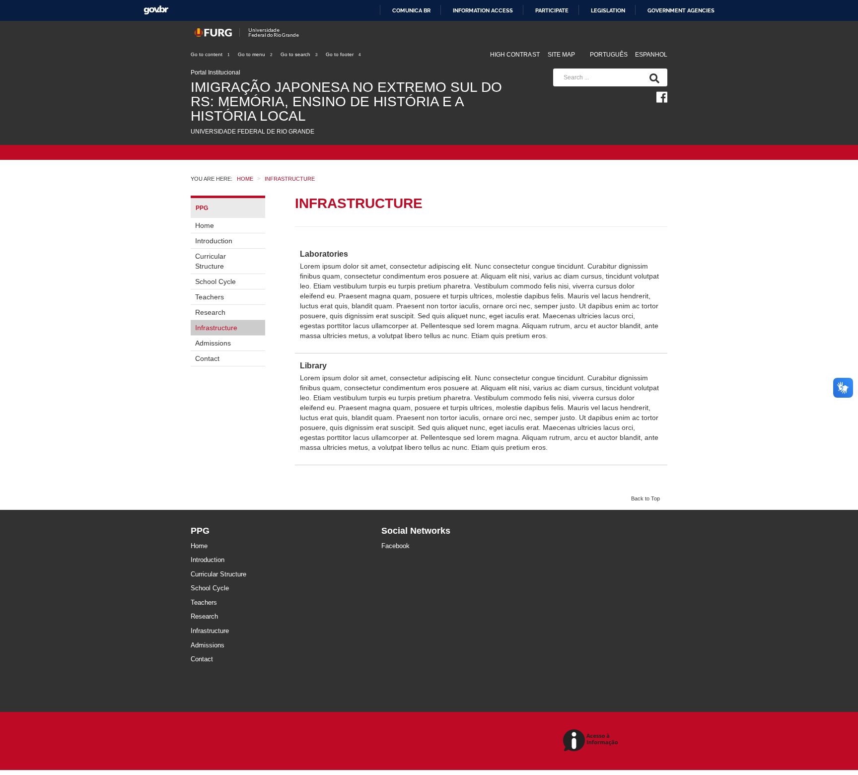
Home (204, 225)
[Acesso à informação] (592, 741)
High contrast (515, 54)
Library (313, 365)
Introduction (213, 241)
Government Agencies (681, 10)
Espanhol (651, 54)
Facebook (395, 546)
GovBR (155, 10)
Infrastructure (216, 328)
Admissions (213, 343)
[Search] (652, 77)
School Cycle (215, 281)
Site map (561, 54)
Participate (552, 10)
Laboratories (324, 254)
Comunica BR (411, 10)
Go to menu (255, 54)
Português (609, 54)
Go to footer (343, 54)
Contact (207, 358)
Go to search (299, 54)
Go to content (210, 54)
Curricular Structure (210, 261)
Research (210, 312)
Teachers (209, 297)
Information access (483, 10)
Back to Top (645, 498)
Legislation (608, 10)
